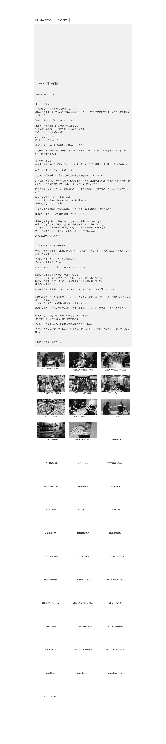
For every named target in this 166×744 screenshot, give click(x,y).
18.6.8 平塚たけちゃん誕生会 (83, 369)
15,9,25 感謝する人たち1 (115, 580)
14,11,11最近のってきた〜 (115, 673)
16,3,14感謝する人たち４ (115, 463)
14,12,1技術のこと (51, 673)
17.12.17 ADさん (115, 416)
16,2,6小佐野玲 (83, 486)
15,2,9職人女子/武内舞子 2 (83, 626)
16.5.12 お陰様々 (115, 440)
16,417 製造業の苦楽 (51, 463)
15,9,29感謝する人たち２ (83, 580)
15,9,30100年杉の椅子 (50, 580)
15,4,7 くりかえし (51, 626)
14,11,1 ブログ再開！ (51, 696)
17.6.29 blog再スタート (83, 440)
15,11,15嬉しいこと (83, 556)
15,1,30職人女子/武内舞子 (115, 626)
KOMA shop (43, 20)
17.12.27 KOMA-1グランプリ (83, 416)
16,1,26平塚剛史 (50, 510)
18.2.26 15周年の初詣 (83, 393)
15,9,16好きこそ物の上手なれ (83, 603)
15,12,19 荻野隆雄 (115, 533)
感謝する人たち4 (40, 94)
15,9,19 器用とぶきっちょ (50, 603)
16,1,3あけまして (83, 510)
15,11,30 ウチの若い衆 (50, 556)
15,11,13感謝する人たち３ (115, 556)
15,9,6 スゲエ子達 (115, 603)
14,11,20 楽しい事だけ (83, 673)
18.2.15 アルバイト (115, 393)
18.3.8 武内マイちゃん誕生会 (51, 393)
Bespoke (61, 20)
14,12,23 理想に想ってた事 (115, 650)
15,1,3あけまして (50, 650)
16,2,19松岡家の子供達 (50, 486)
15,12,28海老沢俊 (51, 533)
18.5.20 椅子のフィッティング (115, 369)
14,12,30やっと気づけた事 (83, 650)
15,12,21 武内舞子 (83, 533)
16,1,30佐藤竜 (115, 486)
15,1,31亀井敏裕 (115, 510)
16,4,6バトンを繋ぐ (83, 463)
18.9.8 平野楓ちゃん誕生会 (50, 368)
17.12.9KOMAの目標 (51, 440)
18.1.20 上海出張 (51, 416)
